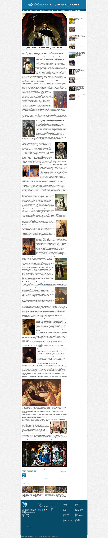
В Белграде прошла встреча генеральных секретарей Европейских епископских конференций (79, 88)
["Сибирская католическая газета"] (54, 4)
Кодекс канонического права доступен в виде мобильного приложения (79, 70)
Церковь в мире (53, 504)
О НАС (39, 502)
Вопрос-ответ (77, 520)
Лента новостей (53, 506)
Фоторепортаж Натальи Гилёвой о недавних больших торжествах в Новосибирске (80, 95)
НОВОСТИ (42, 10)
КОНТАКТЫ (77, 10)
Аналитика (65, 503)
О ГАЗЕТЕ (70, 10)
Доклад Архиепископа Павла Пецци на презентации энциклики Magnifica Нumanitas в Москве (80, 45)
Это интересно (77, 519)
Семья (64, 511)
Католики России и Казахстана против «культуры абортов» (80, 78)
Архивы (52, 510)
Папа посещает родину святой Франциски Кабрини (50, 495)
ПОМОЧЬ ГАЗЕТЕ (41, 505)
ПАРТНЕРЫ (40, 504)
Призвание (77, 514)
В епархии (52, 505)
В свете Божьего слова (79, 508)
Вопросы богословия (66, 505)
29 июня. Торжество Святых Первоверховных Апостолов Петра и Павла (27, 495)
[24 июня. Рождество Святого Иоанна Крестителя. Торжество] (38, 490)
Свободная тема (78, 521)
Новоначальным (78, 510)
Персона (64, 509)
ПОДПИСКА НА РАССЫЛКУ (43, 506)
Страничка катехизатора (79, 511)
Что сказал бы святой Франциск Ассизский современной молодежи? (61, 495)
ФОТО (57, 10)
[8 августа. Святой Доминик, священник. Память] (44, 29)
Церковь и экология (66, 516)
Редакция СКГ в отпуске (79, 18)
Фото (51, 509)
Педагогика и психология (67, 520)
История (64, 521)
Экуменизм (77, 516)
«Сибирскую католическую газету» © (53, 478)
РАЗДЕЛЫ (50, 10)
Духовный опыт (78, 513)
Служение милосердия (79, 515)
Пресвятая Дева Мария (79, 509)
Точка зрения (65, 515)
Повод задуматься (66, 514)
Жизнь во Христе (78, 506)
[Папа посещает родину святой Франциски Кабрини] (50, 490)
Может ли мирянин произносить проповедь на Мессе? (80, 61)
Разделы (52, 508)
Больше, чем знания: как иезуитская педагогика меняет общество (80, 36)
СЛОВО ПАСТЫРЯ (34, 10)
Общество (64, 510)
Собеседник (65, 506)
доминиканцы (43, 284)
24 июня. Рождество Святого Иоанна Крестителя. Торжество (38, 495)
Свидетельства (78, 503)
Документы (65, 504)
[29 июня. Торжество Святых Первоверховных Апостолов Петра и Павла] (27, 490)
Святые (76, 505)
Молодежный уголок (66, 513)
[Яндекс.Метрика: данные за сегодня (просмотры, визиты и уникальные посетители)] (29, 527)
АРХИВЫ (63, 10)
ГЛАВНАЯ (25, 10)
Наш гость (64, 508)
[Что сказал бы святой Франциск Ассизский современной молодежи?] (61, 490)
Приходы (76, 504)
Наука (64, 519)
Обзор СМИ (53, 507)
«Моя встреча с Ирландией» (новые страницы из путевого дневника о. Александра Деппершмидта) (80, 54)
